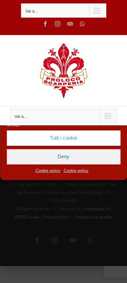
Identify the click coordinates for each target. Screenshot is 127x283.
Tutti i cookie (63, 138)
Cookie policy (48, 170)
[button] (116, 111)
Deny (63, 156)
